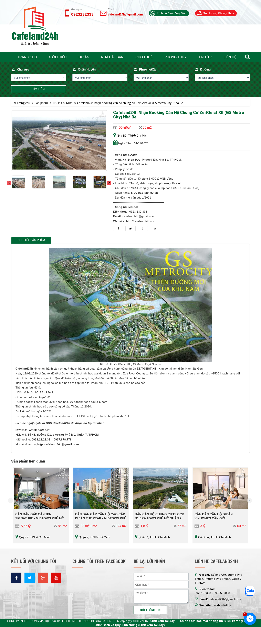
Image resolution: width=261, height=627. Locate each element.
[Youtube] (56, 578)
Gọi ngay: (77, 9)
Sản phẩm (41, 103)
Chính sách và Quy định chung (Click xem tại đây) (129, 625)
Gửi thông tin (150, 610)
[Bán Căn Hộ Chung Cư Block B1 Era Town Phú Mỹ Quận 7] (160, 488)
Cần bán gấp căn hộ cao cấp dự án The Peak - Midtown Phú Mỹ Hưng (100, 518)
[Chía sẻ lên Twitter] (130, 228)
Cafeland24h (24, 368)
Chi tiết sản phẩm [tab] (31, 240)
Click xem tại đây (162, 621)
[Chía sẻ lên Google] (143, 228)
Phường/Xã (147, 69)
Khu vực (23, 69)
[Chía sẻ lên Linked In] (155, 228)
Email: (111, 9)
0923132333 (82, 14)
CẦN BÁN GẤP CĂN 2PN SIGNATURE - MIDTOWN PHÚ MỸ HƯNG (39, 518)
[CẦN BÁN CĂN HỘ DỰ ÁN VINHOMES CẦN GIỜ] (220, 488)
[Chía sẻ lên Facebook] (118, 228)
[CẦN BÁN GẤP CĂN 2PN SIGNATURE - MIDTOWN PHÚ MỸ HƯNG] (41, 488)
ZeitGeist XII (133, 173)
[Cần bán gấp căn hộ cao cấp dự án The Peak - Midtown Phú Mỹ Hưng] (101, 488)
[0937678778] (250, 590)
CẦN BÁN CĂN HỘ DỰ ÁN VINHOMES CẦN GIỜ (214, 516)
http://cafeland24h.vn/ (140, 221)
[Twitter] (29, 578)
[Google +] (43, 578)
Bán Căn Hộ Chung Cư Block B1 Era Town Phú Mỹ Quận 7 (159, 516)
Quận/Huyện (87, 69)
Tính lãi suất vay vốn (171, 13)
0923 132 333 (138, 211)
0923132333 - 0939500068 (212, 593)
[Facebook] (16, 578)
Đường (205, 69)
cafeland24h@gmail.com (125, 14)
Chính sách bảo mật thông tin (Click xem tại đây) (215, 621)
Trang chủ (23, 103)
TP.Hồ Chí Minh (62, 103)
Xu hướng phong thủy (218, 13)
